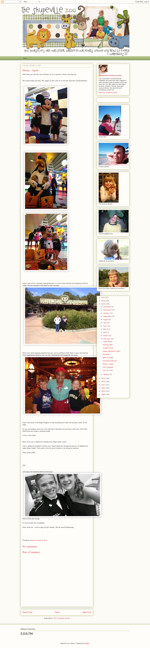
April (105, 332)
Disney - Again (108, 364)
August (106, 319)
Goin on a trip (108, 370)
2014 (103, 378)
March (105, 335)
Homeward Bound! (110, 361)
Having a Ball (107, 345)
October (106, 313)
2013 (103, 381)
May (105, 329)
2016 (103, 301)
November (107, 310)
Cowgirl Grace (108, 348)
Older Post (86, 612)
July (105, 323)
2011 (103, 388)
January (106, 374)
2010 (103, 391)
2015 (103, 304)
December (107, 307)
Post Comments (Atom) (62, 618)
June (105, 326)
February (107, 339)
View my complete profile (108, 92)
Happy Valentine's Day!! (111, 351)
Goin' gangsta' (108, 367)
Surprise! (106, 354)
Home (25, 58)
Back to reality (108, 357)
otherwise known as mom (111, 75)
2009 (103, 394)
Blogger (86, 643)
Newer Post (27, 612)
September (107, 316)
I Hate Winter (107, 341)
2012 (103, 385)
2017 (103, 297)
